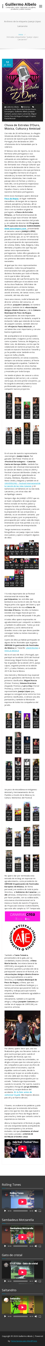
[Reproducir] (5, 1211)
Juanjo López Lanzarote (21, 114)
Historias (26, 107)
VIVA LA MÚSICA (11, 650)
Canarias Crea (10, 109)
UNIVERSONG (32, 648)
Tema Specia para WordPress (24, 1341)
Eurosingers (9, 111)
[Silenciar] (36, 1211)
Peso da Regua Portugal (19, 116)
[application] (22, 1201)
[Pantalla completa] (40, 1211)
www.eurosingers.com (15, 228)
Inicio (20, 34)
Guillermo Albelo (20, 4)
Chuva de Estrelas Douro (26, 109)
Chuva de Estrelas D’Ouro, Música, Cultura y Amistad (22, 126)
